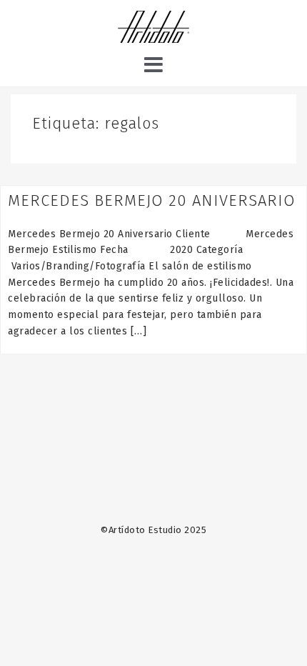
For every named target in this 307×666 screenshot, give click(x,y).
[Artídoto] (153, 28)
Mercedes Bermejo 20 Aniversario (152, 200)
